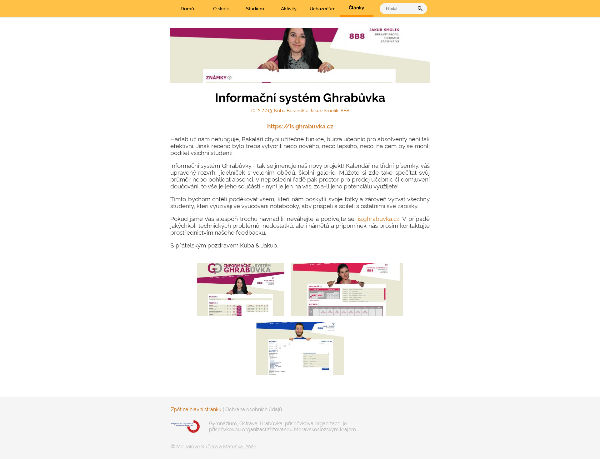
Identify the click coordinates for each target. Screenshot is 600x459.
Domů (187, 9)
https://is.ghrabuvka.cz (300, 126)
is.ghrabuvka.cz (378, 218)
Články (356, 8)
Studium (255, 9)
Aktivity (289, 9)
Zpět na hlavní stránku (196, 409)
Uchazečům (323, 9)
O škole (221, 9)
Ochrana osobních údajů (253, 409)
